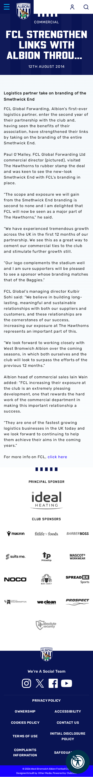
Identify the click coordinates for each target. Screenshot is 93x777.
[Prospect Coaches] (77, 602)
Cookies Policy (25, 723)
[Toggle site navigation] (6, 7)
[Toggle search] (86, 7)
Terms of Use (25, 736)
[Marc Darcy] (46, 579)
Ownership (25, 711)
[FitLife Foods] (46, 533)
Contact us (68, 723)
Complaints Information (25, 752)
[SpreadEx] (77, 579)
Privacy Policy (46, 701)
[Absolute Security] (46, 625)
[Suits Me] (15, 556)
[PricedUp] (46, 556)
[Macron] (15, 534)
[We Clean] (46, 602)
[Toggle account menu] (72, 7)
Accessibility (68, 711)
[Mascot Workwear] (77, 556)
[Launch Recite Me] (78, 762)
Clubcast (72, 773)
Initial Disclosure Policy (67, 736)
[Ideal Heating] (46, 500)
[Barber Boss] (77, 533)
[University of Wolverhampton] (15, 602)
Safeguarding (68, 753)
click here (57, 457)
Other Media (45, 773)
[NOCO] (15, 579)
